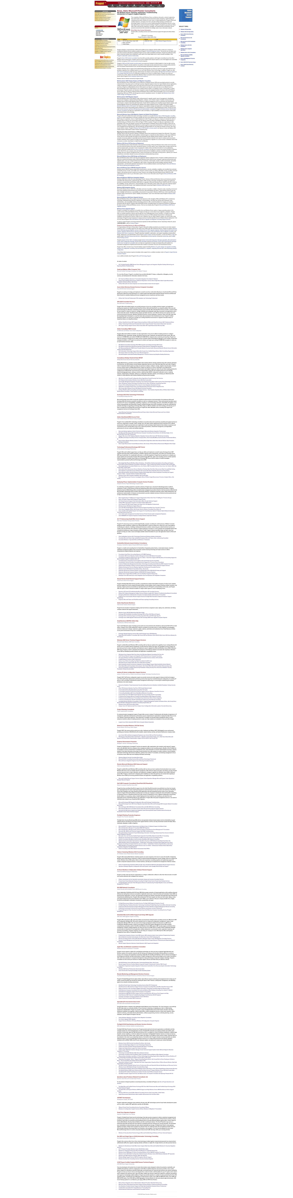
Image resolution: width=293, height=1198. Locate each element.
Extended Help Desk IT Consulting (145, 1046)
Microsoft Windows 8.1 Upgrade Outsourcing (146, 1150)
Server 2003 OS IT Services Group (188, 62)
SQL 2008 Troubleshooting (147, 831)
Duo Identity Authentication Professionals (126, 1138)
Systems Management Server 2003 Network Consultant (148, 555)
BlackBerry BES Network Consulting (150, 839)
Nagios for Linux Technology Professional (141, 1044)
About (127, 6)
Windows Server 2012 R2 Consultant (186, 45)
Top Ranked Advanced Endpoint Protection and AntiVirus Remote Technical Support (135, 975)
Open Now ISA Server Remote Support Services (152, 808)
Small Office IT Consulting (162, 835)
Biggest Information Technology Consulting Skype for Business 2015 (153, 988)
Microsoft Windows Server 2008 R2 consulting (162, 231)
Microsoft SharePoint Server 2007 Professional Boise (161, 322)
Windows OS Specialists (186, 29)
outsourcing (165, 236)
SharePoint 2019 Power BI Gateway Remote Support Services (160, 864)
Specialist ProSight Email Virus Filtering (126, 1114)
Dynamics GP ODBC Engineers (143, 554)
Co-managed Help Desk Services (125, 73)
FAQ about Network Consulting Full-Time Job (153, 654)
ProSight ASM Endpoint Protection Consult (153, 903)
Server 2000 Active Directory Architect (187, 65)
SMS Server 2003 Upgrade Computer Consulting (127, 916)
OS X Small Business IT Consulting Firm (141, 1187)
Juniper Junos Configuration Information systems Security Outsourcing (154, 706)
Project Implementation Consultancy (125, 711)
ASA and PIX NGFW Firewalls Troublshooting (105, 66)
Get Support (120, 6)
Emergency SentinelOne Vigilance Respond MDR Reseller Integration (132, 544)
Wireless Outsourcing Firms (101, 45)
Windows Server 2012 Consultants (188, 52)
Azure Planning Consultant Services (145, 760)
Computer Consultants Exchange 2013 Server (151, 344)
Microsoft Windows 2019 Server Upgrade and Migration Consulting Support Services (150, 219)
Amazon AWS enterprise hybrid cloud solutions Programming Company (157, 935)
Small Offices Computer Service (154, 1071)
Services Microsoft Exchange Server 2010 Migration (144, 633)
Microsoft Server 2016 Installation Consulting (188, 42)
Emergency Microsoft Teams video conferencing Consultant (154, 538)
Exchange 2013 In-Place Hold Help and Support (149, 614)
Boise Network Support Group (138, 499)
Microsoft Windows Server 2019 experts (126, 106)
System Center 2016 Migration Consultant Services (159, 938)
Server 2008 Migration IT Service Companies (188, 59)
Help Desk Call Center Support (167, 71)
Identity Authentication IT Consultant (156, 594)
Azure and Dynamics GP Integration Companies (154, 575)
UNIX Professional (136, 659)
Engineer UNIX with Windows (140, 1155)
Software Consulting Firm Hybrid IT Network (161, 990)
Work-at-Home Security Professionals (103, 41)
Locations (142, 6)
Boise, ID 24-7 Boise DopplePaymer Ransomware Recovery (163, 1068)
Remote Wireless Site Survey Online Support (127, 727)
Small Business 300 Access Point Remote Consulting (148, 699)
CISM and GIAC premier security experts (132, 63)
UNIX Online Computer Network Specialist (144, 722)
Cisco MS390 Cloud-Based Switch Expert (104, 61)
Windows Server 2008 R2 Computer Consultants (153, 1152)
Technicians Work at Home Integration (153, 698)
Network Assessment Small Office (142, 848)
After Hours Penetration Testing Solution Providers (128, 520)
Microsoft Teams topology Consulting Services (147, 599)
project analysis (147, 234)
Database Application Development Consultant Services (147, 567)
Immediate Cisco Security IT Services (156, 507)
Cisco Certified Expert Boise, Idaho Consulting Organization (160, 351)
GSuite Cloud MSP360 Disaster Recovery (104, 49)
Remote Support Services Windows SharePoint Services (150, 691)
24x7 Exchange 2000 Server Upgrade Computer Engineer (153, 617)
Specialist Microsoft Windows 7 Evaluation (140, 539)
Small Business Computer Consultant (103, 12)
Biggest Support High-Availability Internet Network (158, 664)
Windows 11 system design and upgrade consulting (163, 246)
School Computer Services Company (103, 17)
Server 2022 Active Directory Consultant (187, 34)
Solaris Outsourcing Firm (101, 15)
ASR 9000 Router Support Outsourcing (125, 1164)
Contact (134, 6)
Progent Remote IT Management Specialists (152, 346)
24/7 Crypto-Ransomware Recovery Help (155, 325)
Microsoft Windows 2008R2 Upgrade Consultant (186, 55)
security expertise (152, 236)
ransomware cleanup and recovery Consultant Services (151, 879)
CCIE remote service (133, 61)
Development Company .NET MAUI (125, 1099)
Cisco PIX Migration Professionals (151, 504)
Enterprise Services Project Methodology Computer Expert (130, 483)
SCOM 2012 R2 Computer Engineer (147, 572)
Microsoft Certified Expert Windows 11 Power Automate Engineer (156, 1132)
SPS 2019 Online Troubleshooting (124, 303)
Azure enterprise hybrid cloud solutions (137, 76)
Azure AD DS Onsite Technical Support (125, 288)
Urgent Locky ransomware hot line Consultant (148, 560)
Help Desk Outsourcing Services (132, 236)
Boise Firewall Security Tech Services (154, 378)
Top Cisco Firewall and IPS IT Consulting (151, 694)
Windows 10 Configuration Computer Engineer (148, 1020)
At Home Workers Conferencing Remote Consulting (155, 1184)
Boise (97, 27)
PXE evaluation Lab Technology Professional (146, 298)
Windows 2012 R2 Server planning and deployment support (136, 231)
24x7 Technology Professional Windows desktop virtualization (146, 536)
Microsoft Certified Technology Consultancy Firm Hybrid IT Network (132, 271)
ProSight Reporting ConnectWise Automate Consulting (163, 905)
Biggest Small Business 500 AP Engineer (151, 995)
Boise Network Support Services (163, 41)
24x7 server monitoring (122, 71)
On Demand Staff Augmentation (102, 20)
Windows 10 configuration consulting (126, 248)
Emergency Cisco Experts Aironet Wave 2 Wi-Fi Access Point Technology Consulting (156, 381)
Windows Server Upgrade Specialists (186, 49)
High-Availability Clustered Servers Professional (154, 1186)
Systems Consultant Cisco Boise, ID (152, 509)
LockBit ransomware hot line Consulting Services (151, 837)
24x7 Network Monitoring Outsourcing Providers (105, 46)
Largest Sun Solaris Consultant (139, 1048)
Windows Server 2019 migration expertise (149, 230)
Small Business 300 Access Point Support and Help (156, 993)
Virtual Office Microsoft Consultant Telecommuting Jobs (158, 665)
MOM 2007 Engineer (144, 827)
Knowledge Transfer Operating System (141, 970)
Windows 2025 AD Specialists (187, 31)
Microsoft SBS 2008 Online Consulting (151, 807)
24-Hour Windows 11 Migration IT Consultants (150, 1108)
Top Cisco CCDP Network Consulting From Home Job (157, 840)
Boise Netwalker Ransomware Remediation (159, 470)
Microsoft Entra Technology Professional (146, 759)
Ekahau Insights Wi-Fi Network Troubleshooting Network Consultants (160, 593)
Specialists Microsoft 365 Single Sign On (151, 615)
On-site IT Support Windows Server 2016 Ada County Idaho (160, 1070)
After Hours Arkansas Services (141, 1052)
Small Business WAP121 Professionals (126, 622)
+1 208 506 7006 (99, 30)
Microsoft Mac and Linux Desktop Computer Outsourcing (143, 573)
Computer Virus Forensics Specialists (125, 816)
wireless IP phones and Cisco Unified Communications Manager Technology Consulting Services (138, 674)
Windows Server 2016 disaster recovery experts (145, 128)
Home (112, 6)
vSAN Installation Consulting (102, 40)
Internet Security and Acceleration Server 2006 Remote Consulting (131, 889)
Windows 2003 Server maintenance (125, 233)
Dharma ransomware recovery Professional (152, 908)
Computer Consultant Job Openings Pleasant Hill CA (160, 1073)
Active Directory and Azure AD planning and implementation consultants (138, 109)
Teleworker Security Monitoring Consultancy (105, 60)
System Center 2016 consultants (130, 240)
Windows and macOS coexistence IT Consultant (128, 948)
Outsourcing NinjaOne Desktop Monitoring (159, 354)
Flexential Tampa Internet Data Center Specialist (160, 323)
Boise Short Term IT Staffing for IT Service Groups (159, 497)
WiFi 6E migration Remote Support (143, 1157)
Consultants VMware (144, 1107)
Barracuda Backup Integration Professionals (155, 431)
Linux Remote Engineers (143, 352)
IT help (173, 234)
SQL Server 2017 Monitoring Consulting (159, 436)
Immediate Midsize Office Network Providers (150, 696)
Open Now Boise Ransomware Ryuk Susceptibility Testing (161, 469)
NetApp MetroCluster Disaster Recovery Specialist (128, 359)
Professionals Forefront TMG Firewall (158, 964)
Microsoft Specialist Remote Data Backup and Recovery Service (162, 1065)
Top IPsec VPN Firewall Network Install (142, 688)
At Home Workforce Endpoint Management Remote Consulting (160, 906)
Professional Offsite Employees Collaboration (127, 871)
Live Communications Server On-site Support (148, 283)
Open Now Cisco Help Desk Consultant (141, 662)
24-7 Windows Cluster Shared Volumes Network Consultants (130, 853)
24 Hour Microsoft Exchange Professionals (126, 448)
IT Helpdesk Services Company (102, 43)
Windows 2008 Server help (163, 185)
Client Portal (151, 6)
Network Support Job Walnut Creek (158, 826)
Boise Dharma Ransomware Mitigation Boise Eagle (163, 443)
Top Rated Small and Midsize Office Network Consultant (155, 1054)
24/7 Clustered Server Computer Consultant (151, 656)
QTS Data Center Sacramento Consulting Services (128, 1003)
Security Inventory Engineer (146, 1158)
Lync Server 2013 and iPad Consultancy (152, 735)
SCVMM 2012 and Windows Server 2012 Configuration (129, 330)
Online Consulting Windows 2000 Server (126, 765)
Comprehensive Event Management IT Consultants (157, 829)
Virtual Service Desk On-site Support (125, 580)
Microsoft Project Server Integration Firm (154, 386)
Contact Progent (134, 223)
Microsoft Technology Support (144, 256)
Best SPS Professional (151, 985)
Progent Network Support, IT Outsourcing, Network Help (131, 2)
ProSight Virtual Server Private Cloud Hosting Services (157, 881)
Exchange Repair (99, 48)
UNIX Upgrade (132, 1019)
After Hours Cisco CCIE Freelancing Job (150, 937)
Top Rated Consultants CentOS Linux (143, 661)
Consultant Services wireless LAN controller (152, 657)
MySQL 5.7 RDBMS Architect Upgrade (103, 51)
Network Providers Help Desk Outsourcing (152, 1182)
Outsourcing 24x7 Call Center (141, 689)
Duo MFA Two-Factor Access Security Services (105, 14)
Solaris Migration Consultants (144, 1017)
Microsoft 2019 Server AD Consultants (186, 38)
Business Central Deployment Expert (103, 64)
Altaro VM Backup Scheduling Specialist (156, 383)
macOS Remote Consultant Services (141, 1189)
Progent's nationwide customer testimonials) (127, 55)
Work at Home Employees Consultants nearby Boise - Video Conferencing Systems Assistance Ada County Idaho (148, 464)
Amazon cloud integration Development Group (149, 385)
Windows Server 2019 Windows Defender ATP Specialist (161, 1153)
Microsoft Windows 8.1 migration (143, 248)
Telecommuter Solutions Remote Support (126, 604)
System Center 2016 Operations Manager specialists (154, 240)
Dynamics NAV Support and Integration (149, 943)
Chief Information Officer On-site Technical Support (145, 501)
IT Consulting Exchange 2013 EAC (125, 396)
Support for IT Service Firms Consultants (154, 562)
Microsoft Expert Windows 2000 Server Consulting (128, 641)
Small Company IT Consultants (143, 991)
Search (159, 6)
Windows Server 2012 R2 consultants (140, 149)
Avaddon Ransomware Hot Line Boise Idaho (148, 1094)
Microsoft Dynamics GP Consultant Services (148, 591)
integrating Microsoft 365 (158, 248)
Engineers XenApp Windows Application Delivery (145, 515)
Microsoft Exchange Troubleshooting (150, 802)
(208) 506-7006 (148, 41)
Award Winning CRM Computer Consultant (163, 563)
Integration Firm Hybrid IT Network (149, 279)
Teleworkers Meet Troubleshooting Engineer (105, 63)
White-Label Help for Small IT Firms (103, 18)
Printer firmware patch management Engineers (155, 513)
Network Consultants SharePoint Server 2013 (127, 785)
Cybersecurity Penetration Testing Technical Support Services (155, 565)
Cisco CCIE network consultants (129, 58)
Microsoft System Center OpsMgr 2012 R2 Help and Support (154, 866)
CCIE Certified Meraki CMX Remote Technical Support (129, 418)
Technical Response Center (153, 51)
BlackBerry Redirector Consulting (144, 693)
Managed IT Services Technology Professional (127, 743)
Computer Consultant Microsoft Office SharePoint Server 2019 (158, 986)
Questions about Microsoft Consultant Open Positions (129, 1078)
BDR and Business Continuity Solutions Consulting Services (130, 1026)
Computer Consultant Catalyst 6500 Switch (141, 502)
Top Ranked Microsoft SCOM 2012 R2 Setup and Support (152, 570)
